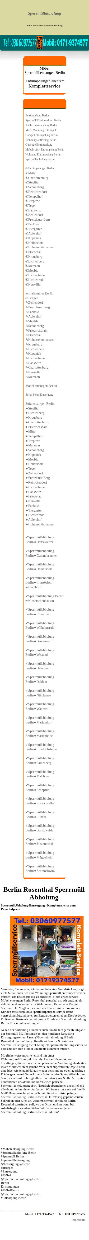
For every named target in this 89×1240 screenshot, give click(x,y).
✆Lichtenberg (34, 261)
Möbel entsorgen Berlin (41, 386)
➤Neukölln (33, 501)
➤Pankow (32, 506)
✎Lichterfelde (35, 358)
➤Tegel (30, 468)
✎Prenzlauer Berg (37, 307)
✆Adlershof (33, 233)
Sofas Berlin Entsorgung (39, 394)
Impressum (78, 1219)
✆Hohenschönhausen (39, 247)
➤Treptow (32, 441)
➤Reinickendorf (36, 482)
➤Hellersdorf (34, 464)
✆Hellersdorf (34, 243)
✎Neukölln (33, 372)
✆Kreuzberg (33, 256)
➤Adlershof (33, 519)
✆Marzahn (32, 266)
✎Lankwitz (33, 363)
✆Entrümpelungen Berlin (39, 168)
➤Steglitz (31, 408)
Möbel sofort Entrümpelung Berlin (44, 149)
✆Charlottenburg (36, 178)
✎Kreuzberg (33, 344)
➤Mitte (30, 431)
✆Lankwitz (33, 210)
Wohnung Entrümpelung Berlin (43, 154)
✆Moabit (31, 270)
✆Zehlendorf (34, 215)
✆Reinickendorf (36, 192)
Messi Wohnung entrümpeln (41, 130)
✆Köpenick (33, 238)
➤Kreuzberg (33, 417)
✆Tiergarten (33, 229)
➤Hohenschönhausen (39, 524)
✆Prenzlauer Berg (37, 219)
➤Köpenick (33, 455)
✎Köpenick (33, 353)
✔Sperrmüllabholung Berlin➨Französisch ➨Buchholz (39, 582)
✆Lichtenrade (34, 280)
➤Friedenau (33, 496)
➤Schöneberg (34, 450)
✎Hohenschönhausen (39, 340)
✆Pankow (32, 224)
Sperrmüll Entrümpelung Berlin (43, 120)
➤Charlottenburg (36, 422)
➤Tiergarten (33, 510)
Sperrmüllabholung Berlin (40, 159)
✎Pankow (32, 312)
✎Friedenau (33, 335)
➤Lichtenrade (34, 515)
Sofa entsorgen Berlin (40, 403)
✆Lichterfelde (35, 275)
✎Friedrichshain (36, 330)
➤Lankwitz (33, 492)
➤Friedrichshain (36, 427)
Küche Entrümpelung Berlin (41, 125)
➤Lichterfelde (35, 487)
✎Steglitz (31, 321)
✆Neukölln (33, 284)
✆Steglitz (31, 182)
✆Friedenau (33, 252)
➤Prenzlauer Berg (37, 478)
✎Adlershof (33, 316)
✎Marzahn (32, 377)
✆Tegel (30, 205)
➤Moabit (31, 459)
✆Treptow (32, 201)
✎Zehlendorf (34, 302)
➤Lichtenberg (34, 413)
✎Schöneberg (34, 326)
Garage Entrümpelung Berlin (41, 135)
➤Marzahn (32, 445)
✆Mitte (30, 173)
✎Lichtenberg (34, 349)
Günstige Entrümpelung (38, 144)
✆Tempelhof (34, 196)
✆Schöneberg (34, 187)
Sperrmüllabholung (44, 13)
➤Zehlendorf (34, 473)
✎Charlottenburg (36, 367)
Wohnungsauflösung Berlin (40, 140)
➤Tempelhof (34, 436)
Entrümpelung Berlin (37, 115)
